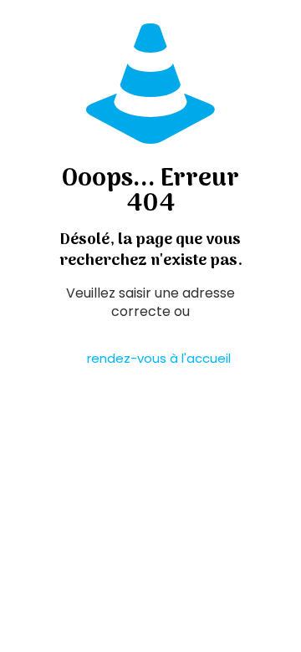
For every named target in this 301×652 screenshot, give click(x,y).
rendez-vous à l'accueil (159, 358)
